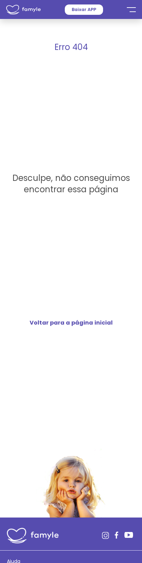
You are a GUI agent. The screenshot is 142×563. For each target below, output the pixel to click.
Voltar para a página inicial (71, 323)
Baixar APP (84, 9)
